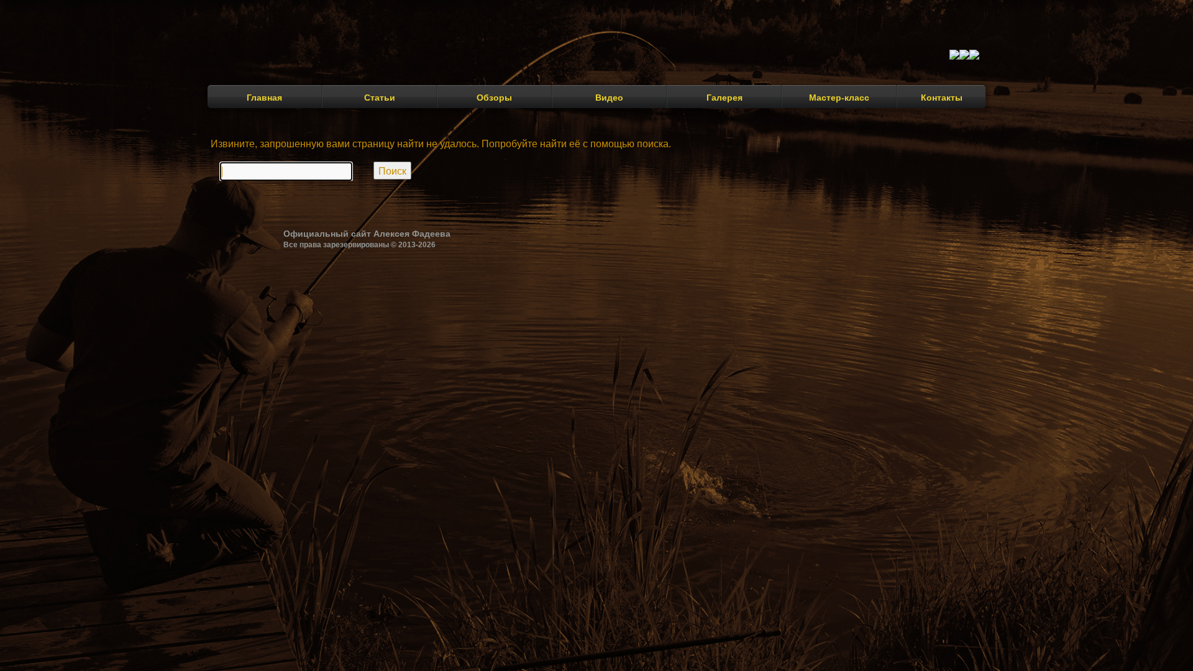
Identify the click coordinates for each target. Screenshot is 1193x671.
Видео (609, 98)
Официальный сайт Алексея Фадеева (366, 234)
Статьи (379, 98)
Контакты (941, 98)
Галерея (724, 98)
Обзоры (494, 98)
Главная (264, 98)
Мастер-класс (839, 98)
